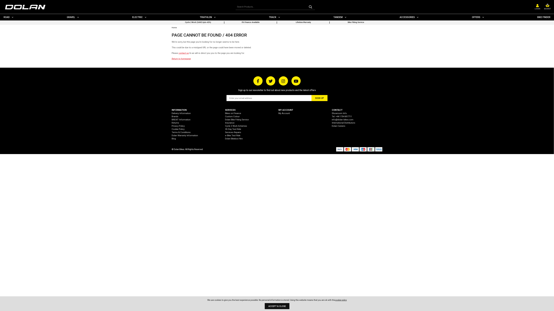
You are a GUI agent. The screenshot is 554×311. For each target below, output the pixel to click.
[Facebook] (258, 81)
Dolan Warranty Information (185, 135)
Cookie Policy (178, 129)
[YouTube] (296, 81)
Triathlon (206, 17)
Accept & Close (277, 306)
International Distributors (343, 123)
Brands (175, 116)
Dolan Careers (338, 126)
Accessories (407, 17)
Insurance (229, 123)
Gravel (71, 17)
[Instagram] (283, 81)
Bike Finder (543, 17)
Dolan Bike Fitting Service (237, 119)
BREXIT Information (181, 119)
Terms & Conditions (181, 132)
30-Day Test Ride (233, 129)
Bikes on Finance (233, 113)
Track (272, 17)
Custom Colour (232, 116)
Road (7, 17)
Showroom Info (339, 113)
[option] (198, 22)
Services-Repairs (233, 132)
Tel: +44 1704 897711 (342, 116)
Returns (175, 123)
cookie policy (341, 300)
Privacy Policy (178, 126)
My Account (284, 113)
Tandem (338, 17)
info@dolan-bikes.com (342, 119)
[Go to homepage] (26, 7)
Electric (137, 17)
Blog (174, 138)
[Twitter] (270, 81)
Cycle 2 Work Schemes (236, 126)
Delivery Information (181, 113)
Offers (476, 17)
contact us (184, 53)
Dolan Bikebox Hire (234, 138)
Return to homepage (181, 58)
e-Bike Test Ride (232, 135)
